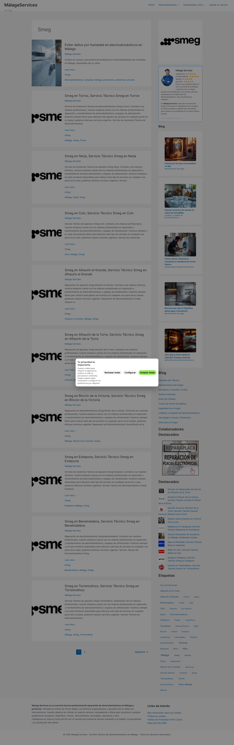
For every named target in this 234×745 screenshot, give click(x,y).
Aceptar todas (147, 372)
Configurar (130, 372)
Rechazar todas (112, 372)
